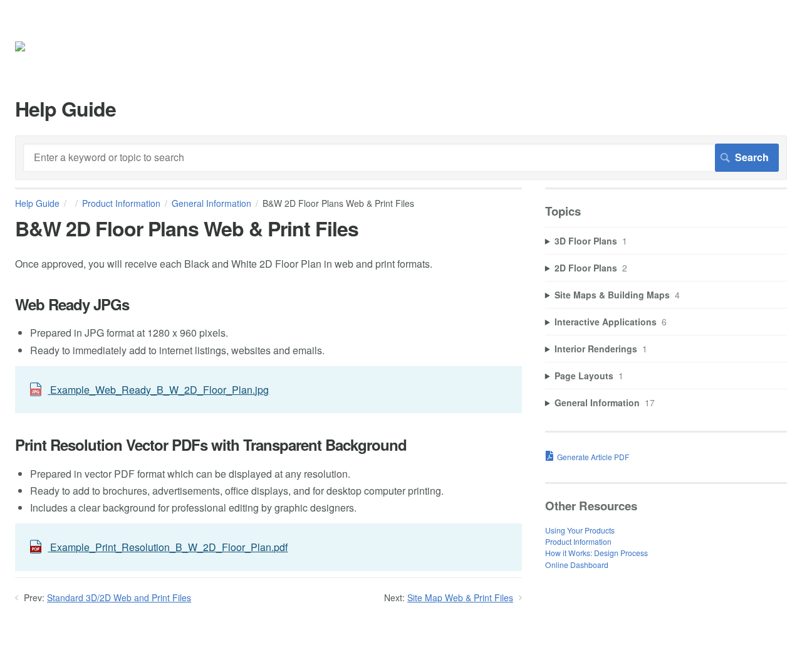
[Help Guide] (38, 48)
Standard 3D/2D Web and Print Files (119, 597)
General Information (211, 203)
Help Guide (37, 203)
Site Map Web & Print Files (460, 597)
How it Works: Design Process (596, 552)
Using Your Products (580, 530)
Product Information (121, 203)
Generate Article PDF (593, 456)
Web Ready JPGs (72, 304)
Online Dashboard (576, 564)
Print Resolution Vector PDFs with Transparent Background (211, 445)
